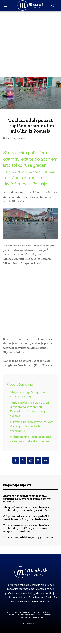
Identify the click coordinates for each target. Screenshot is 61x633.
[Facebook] (15, 460)
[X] (23, 460)
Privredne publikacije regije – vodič (28, 537)
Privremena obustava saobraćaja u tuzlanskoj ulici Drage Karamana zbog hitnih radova (27, 528)
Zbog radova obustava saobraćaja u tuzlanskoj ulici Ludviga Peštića (27, 509)
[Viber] (45, 460)
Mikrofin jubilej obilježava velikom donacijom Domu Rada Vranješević (31, 426)
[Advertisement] (30, 43)
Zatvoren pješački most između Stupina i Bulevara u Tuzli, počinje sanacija (27, 498)
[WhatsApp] (30, 460)
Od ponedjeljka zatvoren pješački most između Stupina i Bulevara (26, 517)
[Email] (38, 460)
